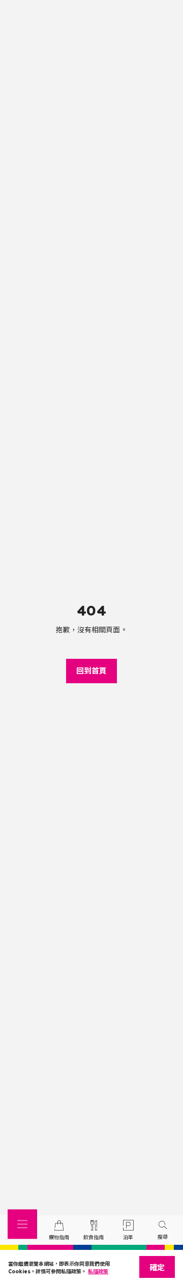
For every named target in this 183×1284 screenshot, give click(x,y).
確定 (157, 1267)
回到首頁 (91, 671)
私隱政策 (98, 1271)
